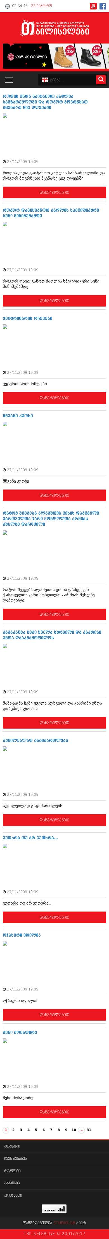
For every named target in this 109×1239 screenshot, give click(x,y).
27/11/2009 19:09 (22, 162)
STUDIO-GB (64, 1223)
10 (74, 1130)
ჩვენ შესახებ (15, 1159)
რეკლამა (12, 1171)
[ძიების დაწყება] (101, 79)
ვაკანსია (12, 1183)
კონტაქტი (13, 1195)
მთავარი (12, 1146)
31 (89, 1130)
